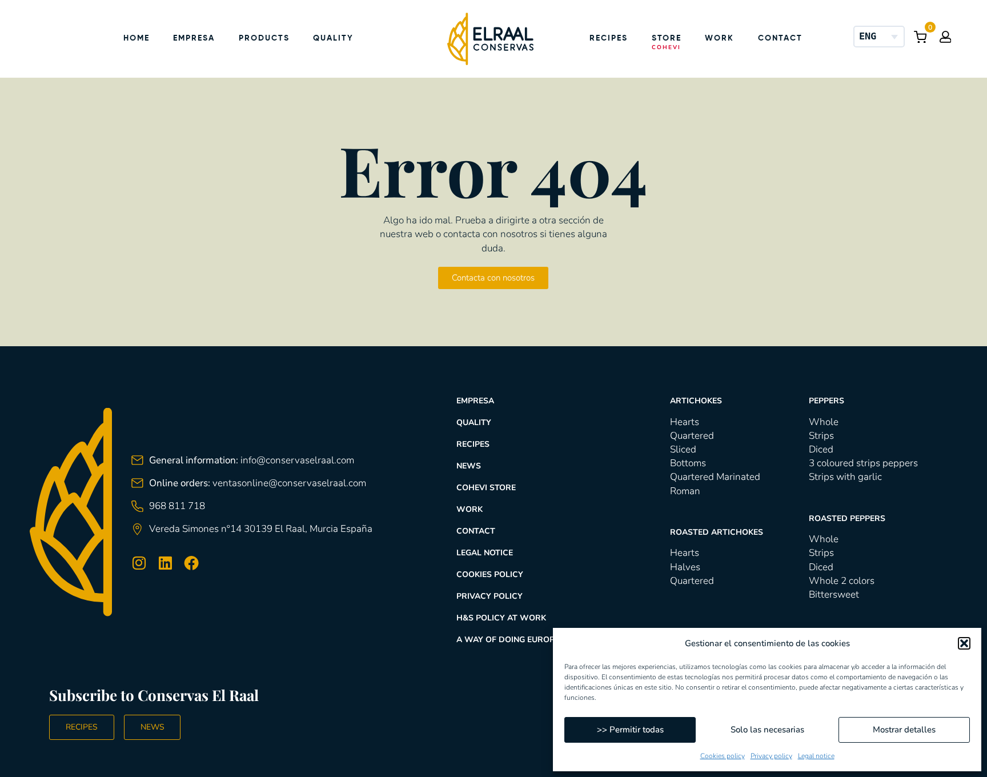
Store (666, 38)
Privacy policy (771, 755)
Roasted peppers (847, 518)
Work (719, 38)
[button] (964, 643)
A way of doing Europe (507, 639)
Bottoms (688, 463)
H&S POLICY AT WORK (501, 617)
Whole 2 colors (841, 580)
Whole (823, 421)
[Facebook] (191, 563)
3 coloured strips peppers (863, 463)
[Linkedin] (165, 563)
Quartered (692, 435)
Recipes (608, 38)
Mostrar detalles (904, 729)
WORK (469, 509)
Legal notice (816, 755)
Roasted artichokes (716, 532)
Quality (333, 38)
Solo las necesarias (767, 729)
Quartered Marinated (715, 476)
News (468, 465)
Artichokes (696, 400)
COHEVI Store (486, 487)
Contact (780, 38)
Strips (821, 435)
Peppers (826, 400)
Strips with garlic (845, 476)
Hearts (684, 421)
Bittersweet (834, 594)
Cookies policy (722, 755)
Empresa (194, 38)
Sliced (683, 449)
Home (136, 38)
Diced (821, 449)
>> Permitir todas (630, 729)
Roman (685, 491)
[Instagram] (138, 563)
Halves (685, 567)
